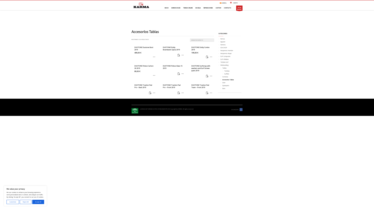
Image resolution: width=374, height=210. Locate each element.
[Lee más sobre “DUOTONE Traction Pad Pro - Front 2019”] (179, 93)
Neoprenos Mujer (226, 53)
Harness (223, 45)
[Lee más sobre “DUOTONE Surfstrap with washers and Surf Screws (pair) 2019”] (207, 76)
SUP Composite (225, 56)
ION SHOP (223, 48)
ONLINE (239, 8)
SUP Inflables (224, 59)
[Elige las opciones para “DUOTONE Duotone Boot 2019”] (154, 57)
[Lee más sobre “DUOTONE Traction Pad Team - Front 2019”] (207, 93)
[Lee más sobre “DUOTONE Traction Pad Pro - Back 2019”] (150, 93)
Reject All (26, 202)
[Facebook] (241, 2)
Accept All (38, 202)
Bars (223, 88)
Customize (12, 202)
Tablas (224, 68)
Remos (222, 39)
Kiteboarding (224, 65)
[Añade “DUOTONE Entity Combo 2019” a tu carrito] (207, 57)
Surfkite (226, 74)
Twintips (227, 71)
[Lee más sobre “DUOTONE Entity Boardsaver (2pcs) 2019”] (179, 55)
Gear (223, 83)
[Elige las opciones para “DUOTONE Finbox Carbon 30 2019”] (154, 75)
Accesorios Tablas (228, 80)
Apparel (222, 42)
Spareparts (225, 85)
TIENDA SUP (224, 62)
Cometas (225, 77)
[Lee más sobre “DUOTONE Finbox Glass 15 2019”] (179, 73)
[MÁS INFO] (183, 55)
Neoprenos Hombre (226, 50)
